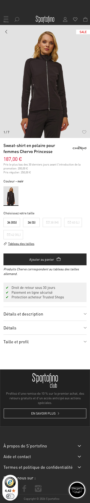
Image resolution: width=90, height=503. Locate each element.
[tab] (45, 314)
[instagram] (38, 488)
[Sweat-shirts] (6, 33)
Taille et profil (16, 341)
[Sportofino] (45, 19)
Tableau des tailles (21, 243)
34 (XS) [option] (12, 222)
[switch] (10, 496)
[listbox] (45, 227)
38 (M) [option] (54, 222)
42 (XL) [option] (16, 234)
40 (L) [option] (75, 222)
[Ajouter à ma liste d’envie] (84, 132)
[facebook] (24, 488)
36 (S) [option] (31, 222)
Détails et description (23, 313)
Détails (9, 327)
